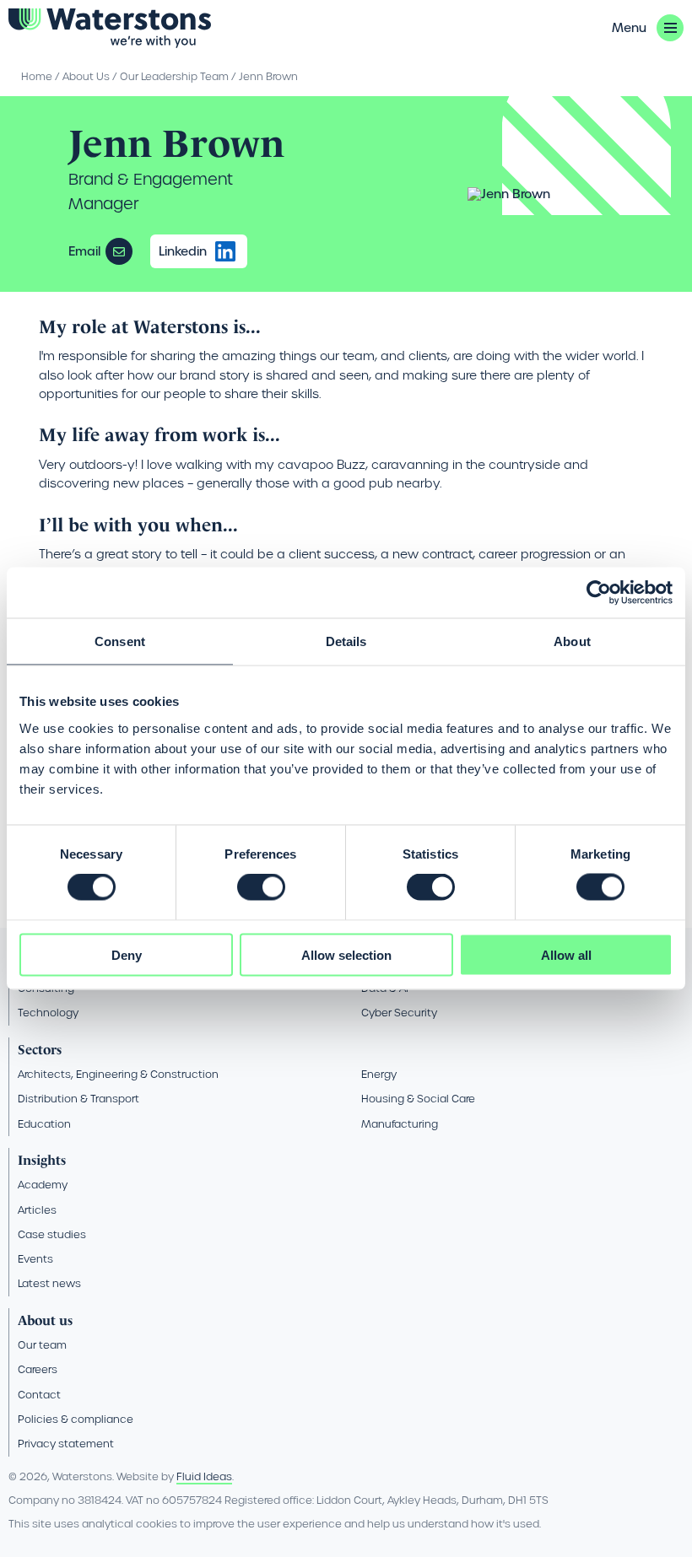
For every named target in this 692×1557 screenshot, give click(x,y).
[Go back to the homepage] (109, 28)
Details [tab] (346, 641)
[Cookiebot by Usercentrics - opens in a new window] (599, 593)
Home (36, 76)
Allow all (566, 954)
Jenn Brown (268, 76)
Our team (42, 1345)
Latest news (49, 1283)
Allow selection (346, 954)
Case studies (52, 1234)
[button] (648, 27)
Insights (42, 1160)
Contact (39, 1394)
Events (35, 1259)
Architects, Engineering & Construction (118, 1074)
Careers (37, 1369)
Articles (37, 1210)
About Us (86, 76)
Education (44, 1124)
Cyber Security (399, 1012)
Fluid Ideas (204, 1476)
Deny (126, 954)
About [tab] (572, 641)
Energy (379, 1074)
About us (45, 1320)
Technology (48, 1012)
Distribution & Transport (78, 1098)
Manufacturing (399, 1124)
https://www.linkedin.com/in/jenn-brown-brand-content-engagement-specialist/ (225, 251)
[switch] (261, 887)
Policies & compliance (75, 1419)
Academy (43, 1184)
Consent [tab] (120, 641)
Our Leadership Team (174, 76)
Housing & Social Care (418, 1098)
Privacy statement (66, 1443)
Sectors (40, 1050)
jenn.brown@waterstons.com (118, 251)
